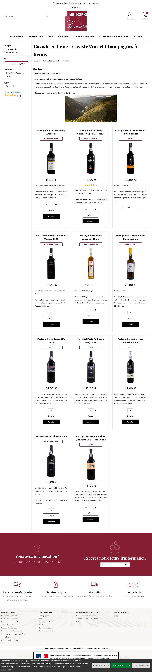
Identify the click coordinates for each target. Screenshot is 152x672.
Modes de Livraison (9, 619)
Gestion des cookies (9, 640)
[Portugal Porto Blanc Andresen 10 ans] (91, 279)
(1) (96, 185)
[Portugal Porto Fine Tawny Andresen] (51, 174)
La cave (36, 61)
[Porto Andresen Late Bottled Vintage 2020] (51, 279)
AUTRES (137, 36)
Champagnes (44, 616)
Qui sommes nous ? (9, 616)
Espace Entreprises (9, 628)
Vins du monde (45, 622)
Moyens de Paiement (9, 622)
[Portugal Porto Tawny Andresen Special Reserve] (91, 174)
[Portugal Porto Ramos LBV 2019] (51, 382)
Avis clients (5, 637)
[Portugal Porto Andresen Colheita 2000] (130, 382)
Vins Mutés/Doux (85, 36)
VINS (50, 36)
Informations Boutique (10, 625)
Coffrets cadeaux (46, 628)
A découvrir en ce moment (87, 619)
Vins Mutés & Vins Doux (52, 61)
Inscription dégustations (86, 616)
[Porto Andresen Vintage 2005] (51, 476)
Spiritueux (43, 625)
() (19, 96)
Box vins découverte (47, 631)
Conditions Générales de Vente (13, 634)
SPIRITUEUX (64, 36)
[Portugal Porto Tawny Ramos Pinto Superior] (130, 174)
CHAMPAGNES (35, 36)
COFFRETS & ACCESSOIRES (113, 36)
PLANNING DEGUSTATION (87, 613)
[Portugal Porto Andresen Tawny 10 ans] (91, 382)
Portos (68, 61)
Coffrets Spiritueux (66, 93)
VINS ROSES (16, 36)
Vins (40, 619)
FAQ (78, 622)
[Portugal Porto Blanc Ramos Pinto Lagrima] (130, 279)
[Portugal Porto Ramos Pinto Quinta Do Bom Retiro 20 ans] (91, 480)
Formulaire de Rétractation (12, 631)
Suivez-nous (120, 613)
